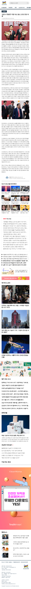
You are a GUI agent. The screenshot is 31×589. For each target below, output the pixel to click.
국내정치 (10, 7)
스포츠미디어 (22, 7)
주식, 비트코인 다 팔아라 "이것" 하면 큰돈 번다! (15, 242)
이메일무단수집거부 (16, 562)
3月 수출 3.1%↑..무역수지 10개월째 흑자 (12, 399)
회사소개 (3, 562)
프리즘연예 (3, 7)
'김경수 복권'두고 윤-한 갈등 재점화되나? (13, 385)
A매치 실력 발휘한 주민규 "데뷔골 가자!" (13, 388)
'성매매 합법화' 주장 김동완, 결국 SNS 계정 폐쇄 (15, 397)
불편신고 (10, 562)
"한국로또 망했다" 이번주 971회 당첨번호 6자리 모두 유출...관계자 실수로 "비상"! (15, 240)
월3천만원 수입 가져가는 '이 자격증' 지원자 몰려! (15, 248)
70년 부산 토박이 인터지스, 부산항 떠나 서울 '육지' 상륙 (15, 408)
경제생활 (29, 7)
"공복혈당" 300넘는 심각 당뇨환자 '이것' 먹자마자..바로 (15, 221)
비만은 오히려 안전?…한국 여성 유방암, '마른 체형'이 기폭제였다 (15, 394)
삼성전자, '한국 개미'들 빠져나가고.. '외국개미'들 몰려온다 (15, 406)
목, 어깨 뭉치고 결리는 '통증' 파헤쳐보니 (13, 246)
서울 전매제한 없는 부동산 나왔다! (12, 234)
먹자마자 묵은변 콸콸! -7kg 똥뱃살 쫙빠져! (14, 230)
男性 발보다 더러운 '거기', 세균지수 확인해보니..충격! (15, 226)
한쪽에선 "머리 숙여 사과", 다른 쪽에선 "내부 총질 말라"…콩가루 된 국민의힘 (15, 383)
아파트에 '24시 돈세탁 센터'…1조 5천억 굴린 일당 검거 (15, 391)
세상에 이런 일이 (7, 445)
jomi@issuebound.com (18, 177)
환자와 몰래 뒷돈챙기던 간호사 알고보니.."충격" (15, 244)
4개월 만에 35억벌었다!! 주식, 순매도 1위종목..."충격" (15, 223)
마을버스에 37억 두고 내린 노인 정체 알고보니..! (15, 254)
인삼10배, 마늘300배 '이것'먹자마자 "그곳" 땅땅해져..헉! (15, 238)
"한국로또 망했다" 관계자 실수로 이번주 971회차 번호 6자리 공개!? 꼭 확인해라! (15, 232)
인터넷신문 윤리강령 (24, 562)
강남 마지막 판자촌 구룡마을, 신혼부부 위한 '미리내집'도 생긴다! (15, 403)
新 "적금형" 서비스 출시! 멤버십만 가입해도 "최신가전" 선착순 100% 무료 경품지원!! (15, 236)
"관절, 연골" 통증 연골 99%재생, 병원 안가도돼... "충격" (16, 258)
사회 (16, 7)
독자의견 (6, 562)
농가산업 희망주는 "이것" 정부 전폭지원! (12, 450)
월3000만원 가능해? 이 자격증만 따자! (11, 448)
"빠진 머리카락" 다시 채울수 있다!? (10, 457)
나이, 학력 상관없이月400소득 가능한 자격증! (13, 453)
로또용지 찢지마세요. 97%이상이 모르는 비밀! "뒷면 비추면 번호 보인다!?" (15, 228)
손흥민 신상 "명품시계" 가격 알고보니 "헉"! (12, 455)
